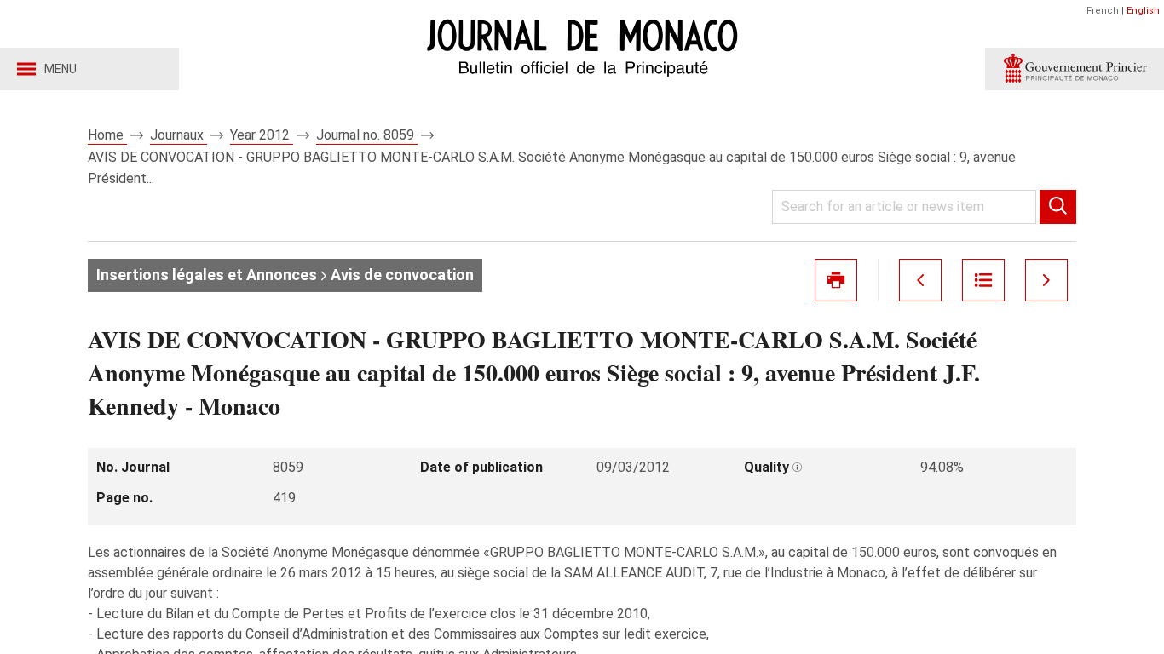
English (1143, 10)
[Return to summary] (983, 280)
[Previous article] (920, 280)
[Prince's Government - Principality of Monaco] (1074, 69)
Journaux (178, 135)
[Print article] (836, 280)
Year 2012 (261, 135)
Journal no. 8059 (367, 135)
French (1102, 10)
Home (107, 135)
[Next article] (1046, 280)
